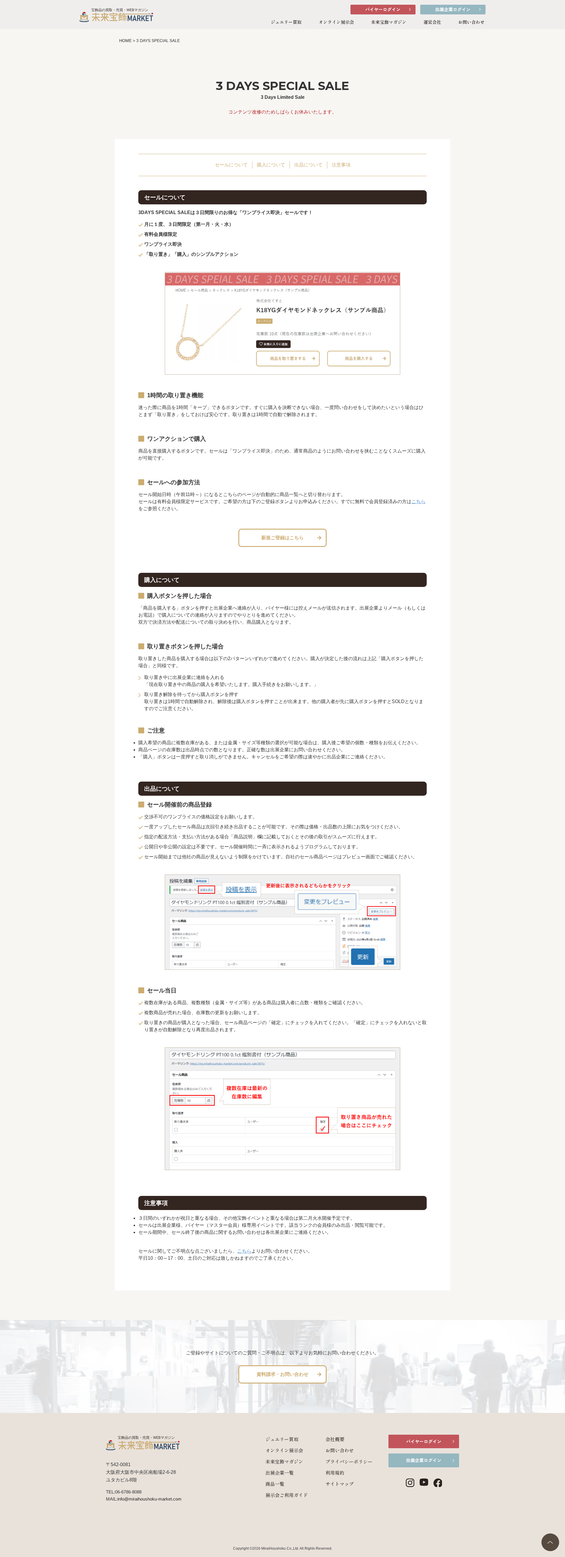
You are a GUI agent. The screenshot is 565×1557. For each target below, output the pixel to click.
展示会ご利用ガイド (286, 1494)
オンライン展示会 (336, 22)
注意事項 (341, 164)
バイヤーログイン (383, 9)
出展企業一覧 (279, 1472)
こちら (418, 501)
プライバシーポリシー (349, 1461)
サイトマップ (339, 1483)
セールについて (231, 164)
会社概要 (334, 1439)
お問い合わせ (471, 22)
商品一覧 (274, 1483)
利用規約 (334, 1472)
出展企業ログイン (453, 9)
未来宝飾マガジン (388, 22)
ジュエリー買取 (286, 22)
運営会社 (432, 22)
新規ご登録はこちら (282, 537)
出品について (308, 164)
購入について (271, 164)
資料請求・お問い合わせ (282, 1374)
